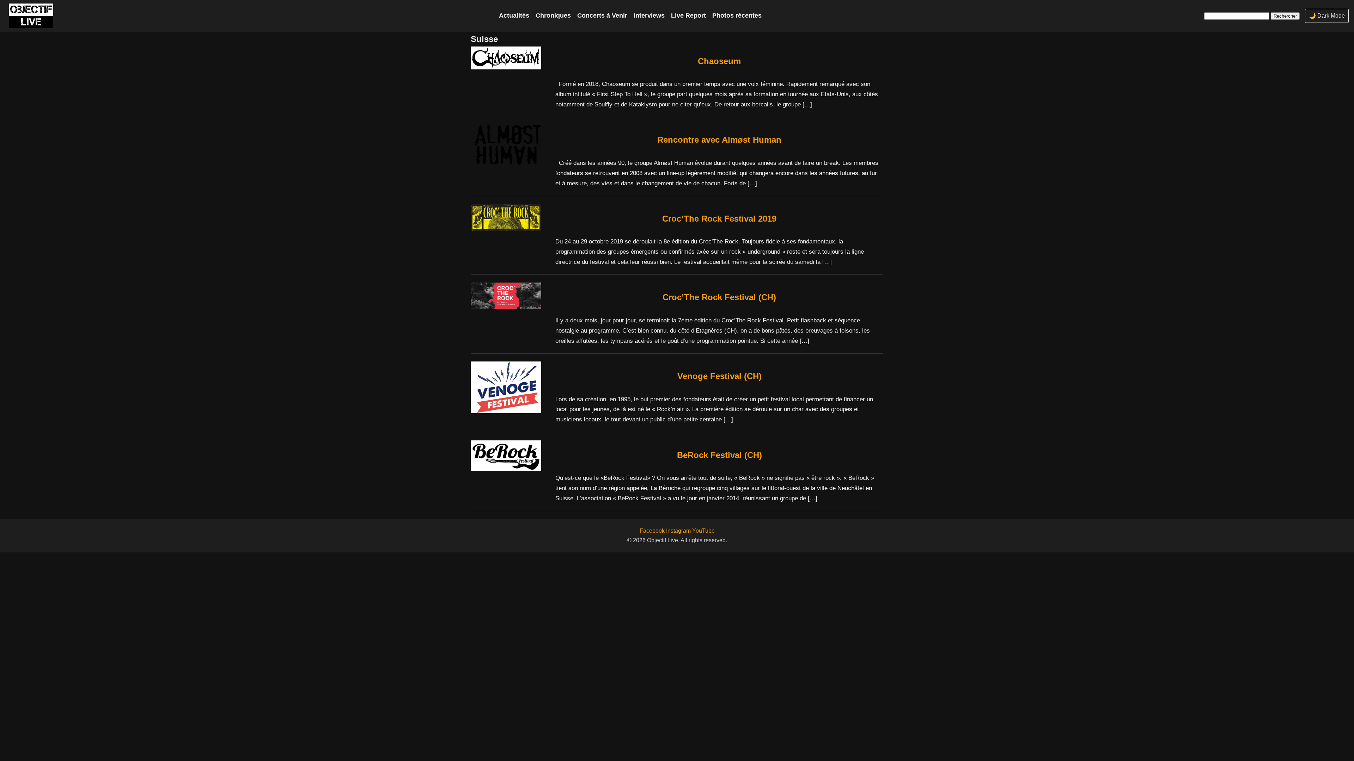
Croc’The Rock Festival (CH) (719, 297)
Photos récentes (737, 15)
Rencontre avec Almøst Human (719, 139)
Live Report (688, 15)
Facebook (652, 531)
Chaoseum (719, 61)
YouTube (703, 531)
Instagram (678, 531)
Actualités (514, 15)
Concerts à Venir (602, 15)
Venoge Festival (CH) (719, 376)
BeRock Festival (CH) (719, 455)
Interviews (649, 15)
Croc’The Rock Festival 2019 (719, 218)
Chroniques (553, 15)
